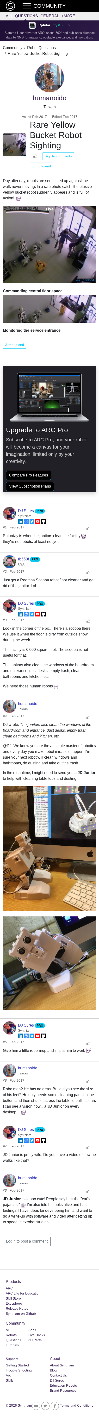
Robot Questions (41, 48)
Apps (32, 1330)
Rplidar (44, 25)
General (49, 16)
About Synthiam (62, 1365)
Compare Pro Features (28, 475)
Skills (9, 1380)
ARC (9, 1288)
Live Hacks (36, 1335)
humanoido (27, 704)
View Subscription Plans (30, 486)
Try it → (58, 25)
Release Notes (17, 1308)
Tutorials (12, 1345)
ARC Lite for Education (23, 1293)
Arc (8, 1375)
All (9, 16)
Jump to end (41, 166)
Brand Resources (63, 1390)
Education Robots (63, 1385)
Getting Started (17, 1365)
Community (12, 48)
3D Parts (35, 1340)
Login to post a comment (27, 1241)
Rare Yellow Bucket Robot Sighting (38, 53)
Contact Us (58, 1375)
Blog (53, 1370)
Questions (26, 16)
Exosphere (14, 1303)
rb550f (24, 559)
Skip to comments (58, 156)
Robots (11, 1335)
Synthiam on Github (21, 1313)
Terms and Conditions (76, 1405)
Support (12, 1359)
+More (68, 16)
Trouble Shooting (19, 1370)
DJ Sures (26, 511)
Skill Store (13, 1298)
